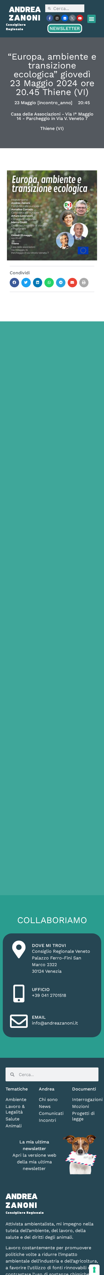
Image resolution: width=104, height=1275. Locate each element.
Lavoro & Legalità (15, 1109)
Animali (14, 1125)
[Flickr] (64, 18)
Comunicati (51, 1113)
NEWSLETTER (65, 28)
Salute (12, 1119)
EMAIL (39, 1017)
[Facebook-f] (49, 18)
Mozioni (80, 1106)
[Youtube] (80, 18)
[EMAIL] (19, 1021)
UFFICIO (41, 989)
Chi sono (48, 1099)
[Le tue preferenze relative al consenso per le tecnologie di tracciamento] (94, 1269)
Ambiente (16, 1099)
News (44, 1106)
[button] (91, 19)
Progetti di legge (83, 1116)
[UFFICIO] (19, 993)
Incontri (47, 1120)
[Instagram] (57, 18)
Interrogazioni (85, 1099)
